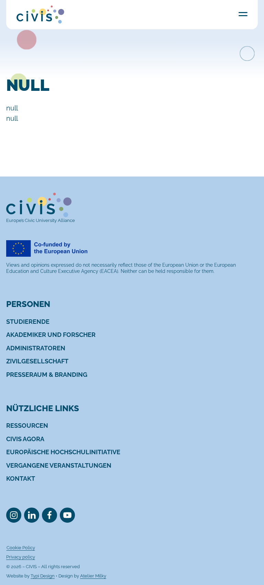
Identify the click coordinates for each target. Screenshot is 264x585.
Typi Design (43, 575)
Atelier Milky (93, 575)
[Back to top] (246, 551)
